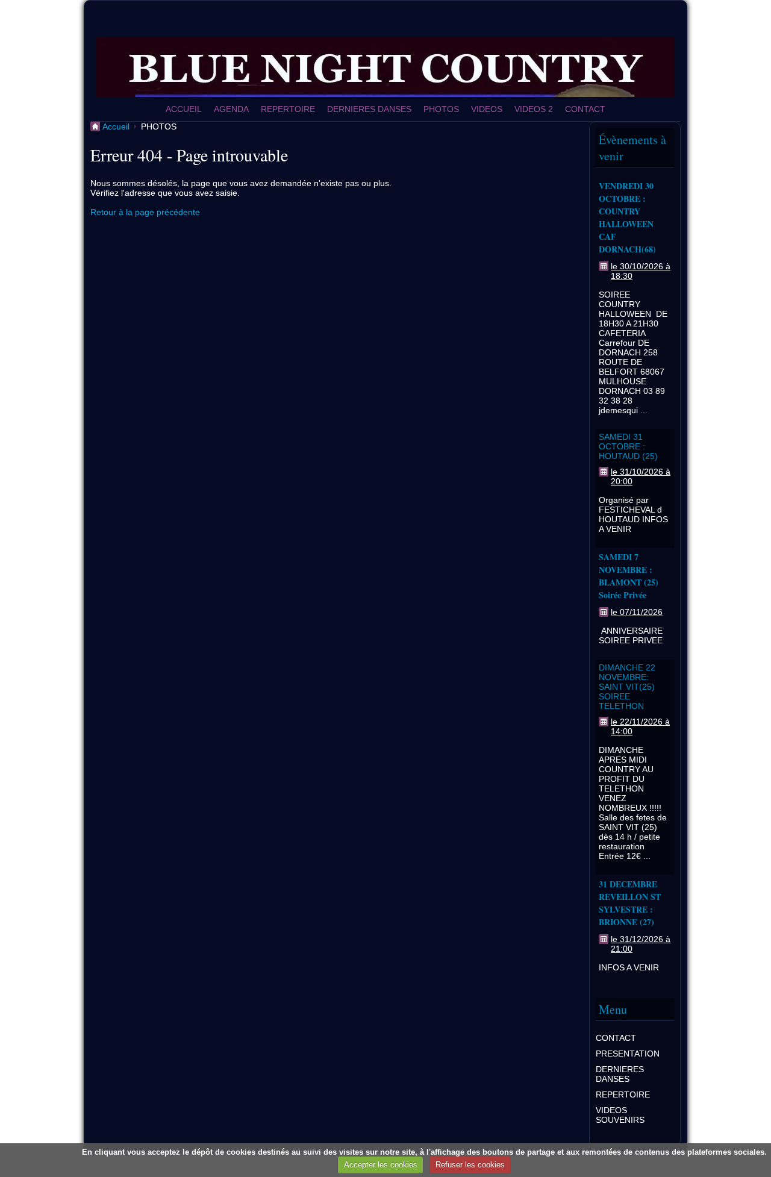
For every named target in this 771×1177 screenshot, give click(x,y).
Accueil (116, 126)
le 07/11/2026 (637, 612)
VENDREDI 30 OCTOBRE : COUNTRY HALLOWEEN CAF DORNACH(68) (627, 217)
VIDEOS (486, 109)
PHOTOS (441, 109)
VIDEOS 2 (533, 109)
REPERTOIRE (288, 109)
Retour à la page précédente (145, 212)
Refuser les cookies (470, 1164)
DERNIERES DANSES (369, 109)
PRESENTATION (628, 1053)
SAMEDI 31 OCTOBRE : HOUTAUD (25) (628, 446)
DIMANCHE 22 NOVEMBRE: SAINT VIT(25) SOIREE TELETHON (627, 687)
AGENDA (231, 109)
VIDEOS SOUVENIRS (620, 1115)
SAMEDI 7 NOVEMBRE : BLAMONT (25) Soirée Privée (628, 576)
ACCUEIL (184, 109)
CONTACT (585, 109)
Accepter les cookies (380, 1164)
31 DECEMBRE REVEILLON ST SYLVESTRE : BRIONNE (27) (630, 903)
